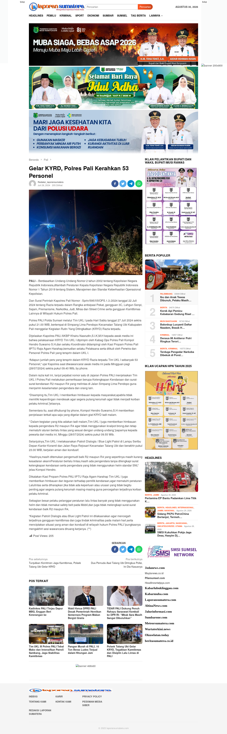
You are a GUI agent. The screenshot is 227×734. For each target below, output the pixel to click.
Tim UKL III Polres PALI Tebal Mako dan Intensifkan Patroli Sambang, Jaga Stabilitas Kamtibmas (46, 651)
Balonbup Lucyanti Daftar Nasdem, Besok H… (176, 326)
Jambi (156, 494)
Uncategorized (165, 526)
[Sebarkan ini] (114, 183)
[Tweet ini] (122, 183)
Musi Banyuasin (168, 321)
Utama (178, 526)
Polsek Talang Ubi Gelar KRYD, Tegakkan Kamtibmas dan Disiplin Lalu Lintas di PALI (124, 651)
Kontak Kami (63, 701)
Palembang (166, 293)
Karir (59, 696)
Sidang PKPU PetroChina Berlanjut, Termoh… (173, 515)
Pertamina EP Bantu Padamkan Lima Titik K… (170, 499)
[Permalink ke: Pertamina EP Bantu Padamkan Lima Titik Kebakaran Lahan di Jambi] (171, 477)
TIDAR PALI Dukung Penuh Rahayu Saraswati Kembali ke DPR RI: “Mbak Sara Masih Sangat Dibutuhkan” (124, 613)
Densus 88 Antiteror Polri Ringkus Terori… (176, 339)
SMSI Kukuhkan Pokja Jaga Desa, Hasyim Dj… (174, 534)
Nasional (169, 510)
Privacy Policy (92, 696)
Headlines (171, 507)
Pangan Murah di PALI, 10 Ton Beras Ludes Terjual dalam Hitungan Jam (83, 650)
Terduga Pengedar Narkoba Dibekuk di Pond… (177, 353)
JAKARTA (170, 523)
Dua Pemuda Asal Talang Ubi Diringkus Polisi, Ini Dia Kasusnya (116, 562)
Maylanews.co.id (154, 573)
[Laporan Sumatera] (57, 6)
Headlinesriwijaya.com (157, 582)
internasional (186, 507)
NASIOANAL (181, 523)
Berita (163, 307)
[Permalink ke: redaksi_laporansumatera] (32, 183)
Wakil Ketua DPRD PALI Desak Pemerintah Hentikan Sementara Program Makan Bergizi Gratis (84, 613)
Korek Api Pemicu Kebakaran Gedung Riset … (177, 312)
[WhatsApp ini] (138, 183)
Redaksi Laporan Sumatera (40, 712)
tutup (22, 1)
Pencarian (145, 7)
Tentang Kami (37, 701)
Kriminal (165, 334)
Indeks (33, 696)
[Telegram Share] (130, 183)
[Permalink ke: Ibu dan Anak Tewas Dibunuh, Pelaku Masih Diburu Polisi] (171, 275)
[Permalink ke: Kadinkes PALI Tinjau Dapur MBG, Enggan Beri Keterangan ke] (46, 596)
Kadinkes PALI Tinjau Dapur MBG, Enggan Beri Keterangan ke (46, 611)
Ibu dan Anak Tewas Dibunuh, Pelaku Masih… (175, 298)
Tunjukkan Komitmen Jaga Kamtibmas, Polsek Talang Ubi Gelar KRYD (55, 562)
